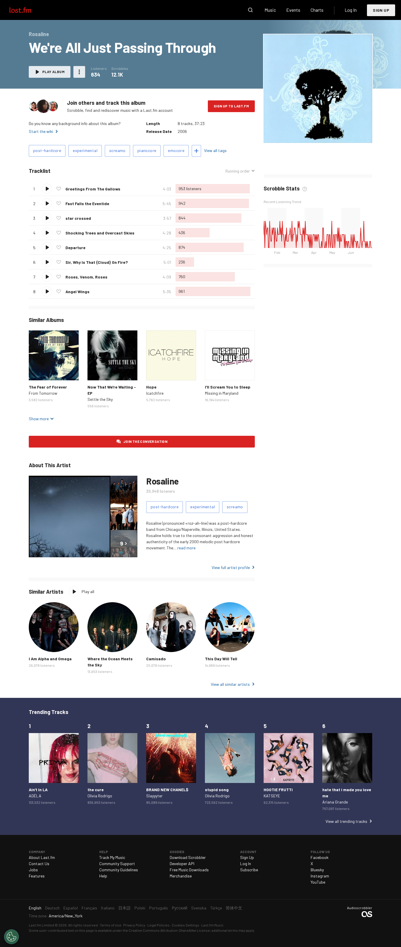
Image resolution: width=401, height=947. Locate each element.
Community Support (117, 863)
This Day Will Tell (221, 658)
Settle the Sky (100, 399)
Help (103, 875)
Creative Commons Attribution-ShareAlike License (169, 930)
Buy (38, 371)
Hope (151, 386)
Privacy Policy (134, 925)
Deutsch (52, 907)
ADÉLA (35, 795)
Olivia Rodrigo (99, 795)
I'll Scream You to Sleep (227, 386)
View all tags (215, 150)
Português (158, 907)
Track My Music (112, 857)
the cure (95, 789)
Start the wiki (41, 131)
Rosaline (162, 481)
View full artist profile (231, 567)
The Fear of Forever (48, 386)
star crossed (78, 218)
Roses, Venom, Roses (86, 276)
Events (293, 10)
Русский (179, 907)
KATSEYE (272, 795)
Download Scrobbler (188, 857)
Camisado (156, 658)
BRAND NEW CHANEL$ (167, 789)
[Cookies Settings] (11, 936)
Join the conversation (145, 441)
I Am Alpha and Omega (50, 658)
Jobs (33, 869)
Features (37, 875)
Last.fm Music (212, 925)
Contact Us (39, 863)
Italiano (107, 907)
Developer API (182, 863)
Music (270, 10)
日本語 (124, 907)
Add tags (196, 151)
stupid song (217, 789)
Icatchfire (155, 393)
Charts (317, 10)
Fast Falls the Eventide (87, 203)
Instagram (320, 875)
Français (89, 907)
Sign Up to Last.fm (231, 106)
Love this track (58, 188)
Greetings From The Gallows (92, 188)
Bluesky (317, 869)
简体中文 (234, 907)
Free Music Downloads (189, 869)
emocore (176, 150)
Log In (351, 10)
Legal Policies (158, 925)
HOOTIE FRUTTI (278, 789)
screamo (117, 150)
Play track (47, 188)
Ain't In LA (38, 789)
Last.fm (27, 10)
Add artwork (298, 134)
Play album (53, 72)
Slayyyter (154, 795)
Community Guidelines (118, 869)
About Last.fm (42, 857)
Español (70, 907)
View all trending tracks (346, 821)
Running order (237, 171)
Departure (75, 247)
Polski (139, 907)
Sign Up (381, 10)
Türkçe (216, 907)
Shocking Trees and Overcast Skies (99, 232)
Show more (39, 418)
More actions (79, 72)
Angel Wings (77, 291)
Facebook (319, 857)
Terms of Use (110, 925)
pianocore (146, 150)
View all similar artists (230, 684)
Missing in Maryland (221, 393)
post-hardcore (47, 150)
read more (186, 547)
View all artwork (330, 134)
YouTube (318, 882)
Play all (88, 591)
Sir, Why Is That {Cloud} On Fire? (96, 262)
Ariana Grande (335, 801)
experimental (85, 150)
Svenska (198, 907)
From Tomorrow (43, 393)
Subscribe (249, 869)
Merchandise (181, 875)
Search (250, 10)
